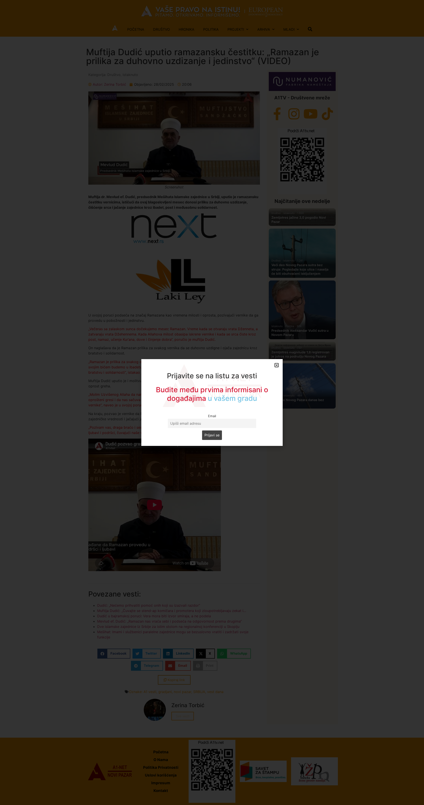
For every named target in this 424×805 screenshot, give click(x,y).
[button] (276, 365)
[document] (212, 402)
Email (212, 416)
